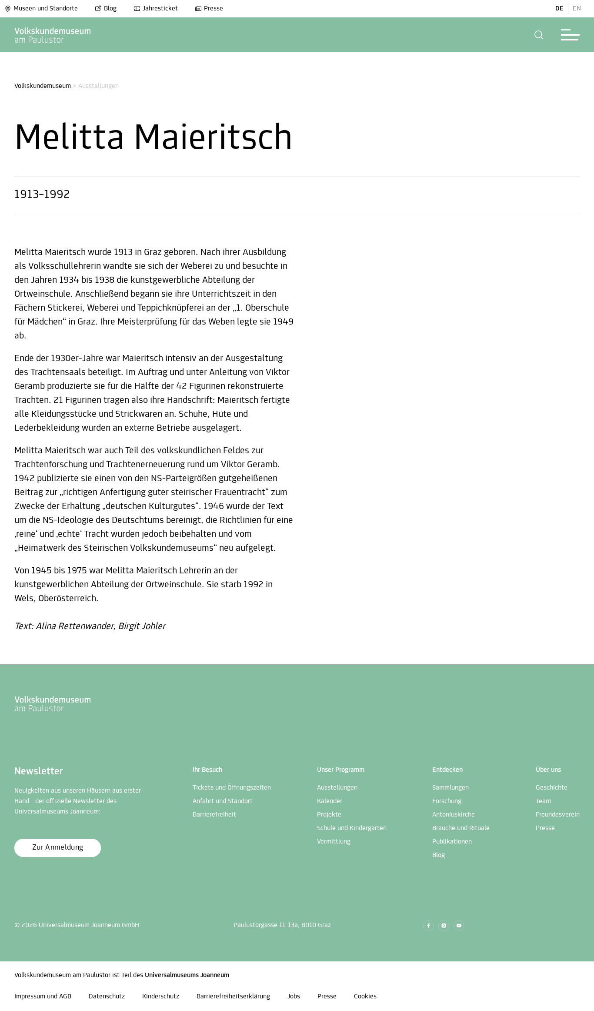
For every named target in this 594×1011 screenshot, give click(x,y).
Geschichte (551, 787)
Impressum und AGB (42, 996)
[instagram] (443, 925)
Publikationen (452, 841)
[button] (539, 35)
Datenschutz (107, 996)
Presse (213, 8)
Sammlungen (450, 787)
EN (577, 8)
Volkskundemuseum (42, 86)
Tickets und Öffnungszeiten (232, 787)
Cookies (365, 996)
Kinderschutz (160, 996)
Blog (110, 8)
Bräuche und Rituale (461, 828)
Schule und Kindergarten (352, 828)
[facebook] (428, 925)
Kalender (329, 801)
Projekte (329, 814)
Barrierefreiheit (214, 814)
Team (543, 801)
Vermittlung (333, 841)
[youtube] (459, 925)
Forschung (446, 801)
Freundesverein (558, 814)
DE (559, 8)
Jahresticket (160, 8)
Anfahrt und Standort (223, 801)
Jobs (293, 996)
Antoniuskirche (453, 814)
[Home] (52, 35)
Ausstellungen (337, 787)
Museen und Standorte (45, 8)
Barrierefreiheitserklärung (233, 996)
